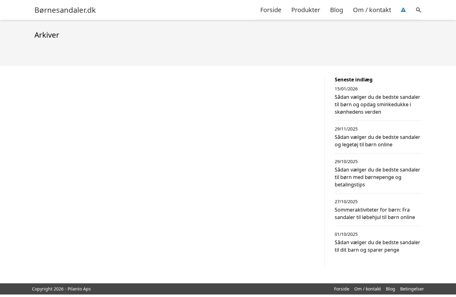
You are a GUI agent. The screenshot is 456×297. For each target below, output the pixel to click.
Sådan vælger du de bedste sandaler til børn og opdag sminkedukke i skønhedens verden (377, 104)
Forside (270, 10)
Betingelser (412, 289)
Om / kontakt (372, 10)
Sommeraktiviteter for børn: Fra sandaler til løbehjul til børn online (375, 213)
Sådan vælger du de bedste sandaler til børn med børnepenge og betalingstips (377, 177)
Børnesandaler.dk (65, 10)
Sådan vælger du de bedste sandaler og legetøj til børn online (377, 141)
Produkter (305, 10)
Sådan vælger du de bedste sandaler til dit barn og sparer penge (377, 246)
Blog (336, 10)
